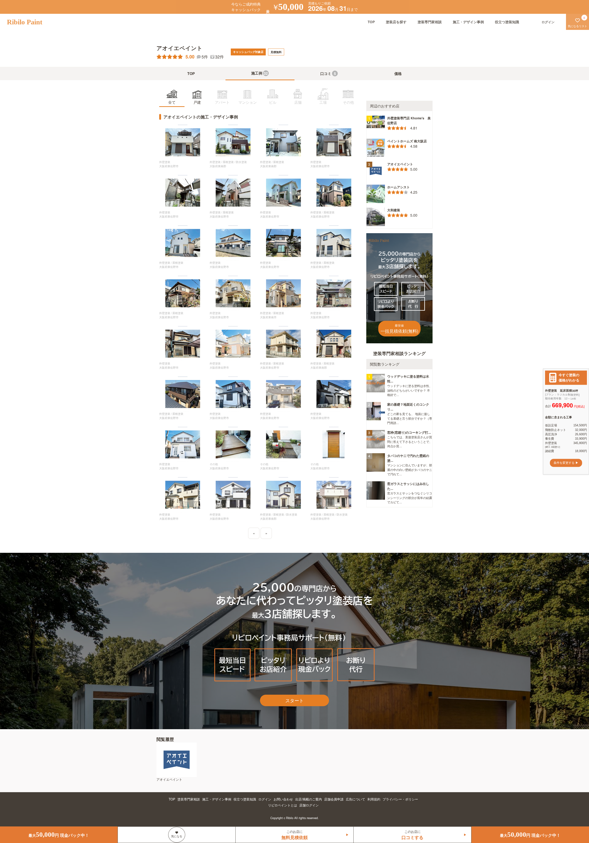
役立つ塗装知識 (507, 21)
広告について (355, 799)
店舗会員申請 (334, 799)
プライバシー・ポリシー (400, 799)
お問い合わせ (283, 799)
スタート (294, 700)
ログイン (264, 799)
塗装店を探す (396, 21)
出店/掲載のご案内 (308, 799)
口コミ (328, 73)
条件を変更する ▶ (566, 463)
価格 (398, 73)
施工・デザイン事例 (468, 21)
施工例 (259, 73)
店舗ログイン (309, 805)
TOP (371, 21)
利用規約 (373, 799)
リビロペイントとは (282, 805)
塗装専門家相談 (430, 21)
